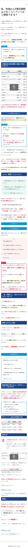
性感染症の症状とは (15, 113)
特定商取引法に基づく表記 (14, 546)
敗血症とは (15, 223)
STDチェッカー (6, 490)
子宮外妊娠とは (15, 228)
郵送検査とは (14, 354)
